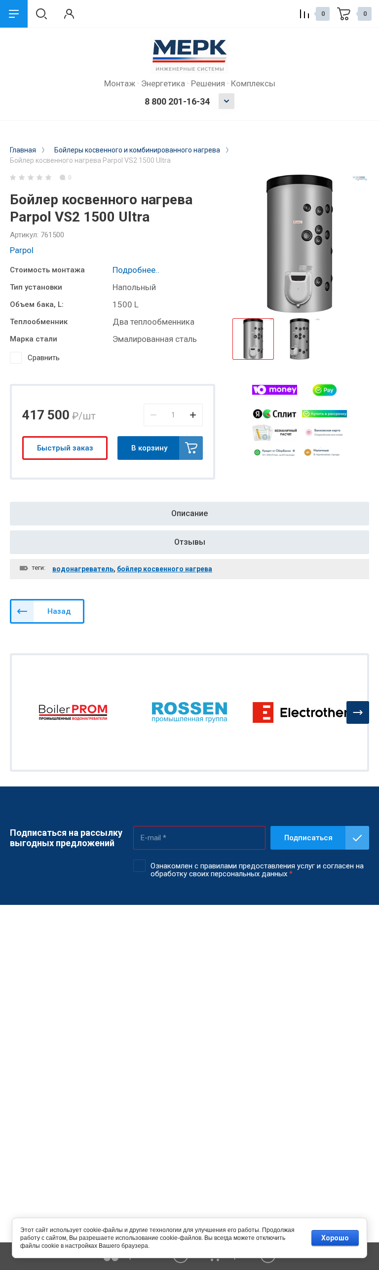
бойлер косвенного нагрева (164, 569)
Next (357, 712)
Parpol (22, 250)
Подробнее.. (136, 270)
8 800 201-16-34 (177, 101)
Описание (189, 513)
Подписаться (308, 837)
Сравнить (44, 357)
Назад (59, 611)
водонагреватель (83, 569)
